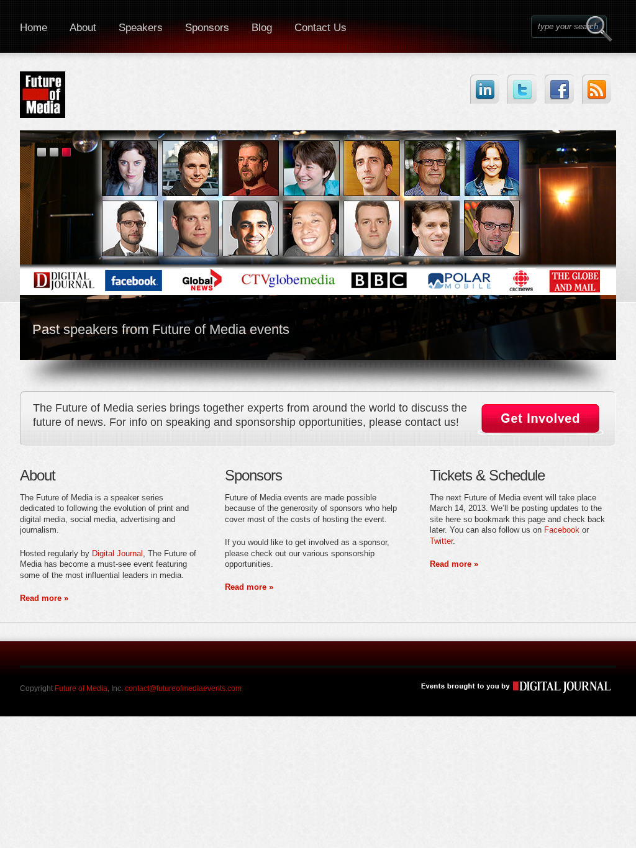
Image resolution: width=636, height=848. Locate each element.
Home (33, 28)
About (83, 28)
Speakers (141, 28)
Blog (262, 28)
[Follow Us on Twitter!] (522, 89)
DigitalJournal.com (509, 687)
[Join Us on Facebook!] (559, 89)
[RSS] (596, 89)
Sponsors (207, 28)
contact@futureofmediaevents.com (183, 688)
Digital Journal (117, 553)
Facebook (561, 530)
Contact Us (320, 28)
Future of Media (81, 688)
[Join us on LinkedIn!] (484, 89)
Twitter (441, 541)
